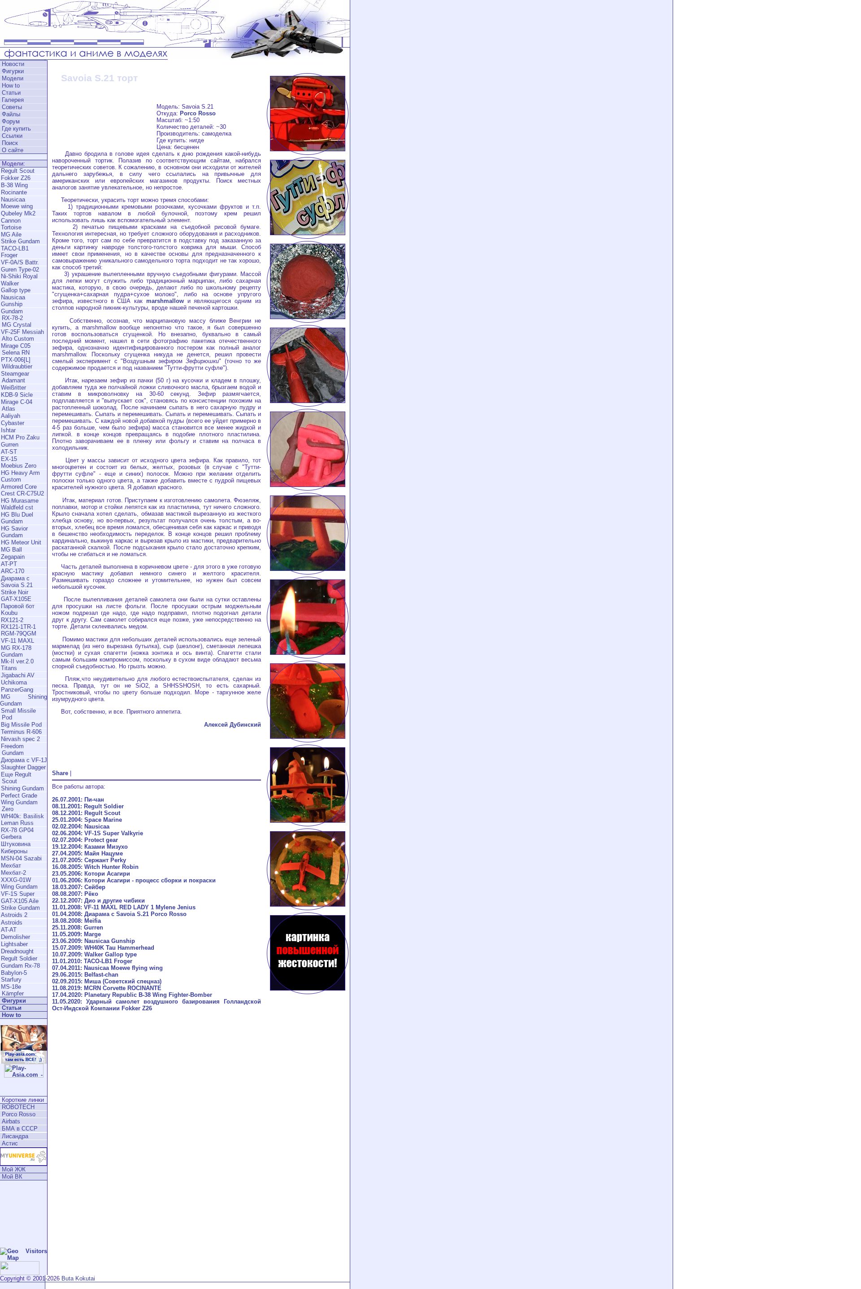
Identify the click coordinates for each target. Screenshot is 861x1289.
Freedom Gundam (12, 749)
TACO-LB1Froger (15, 252)
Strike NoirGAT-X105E (16, 595)
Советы (12, 107)
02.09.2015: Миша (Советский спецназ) (106, 981)
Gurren (9, 444)
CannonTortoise (11, 224)
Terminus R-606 (21, 731)
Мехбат (11, 865)
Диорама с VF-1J (24, 760)
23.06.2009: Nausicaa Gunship (93, 941)
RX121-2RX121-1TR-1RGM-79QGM (18, 627)
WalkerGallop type (15, 287)
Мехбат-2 (13, 872)
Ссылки (12, 135)
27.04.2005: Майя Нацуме (87, 853)
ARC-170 (12, 571)
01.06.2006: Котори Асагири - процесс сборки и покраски (134, 880)
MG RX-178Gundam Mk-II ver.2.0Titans (17, 657)
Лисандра (15, 1136)
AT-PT (9, 564)
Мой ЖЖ (14, 1169)
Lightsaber (14, 944)
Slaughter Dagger (23, 767)
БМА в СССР (20, 1128)
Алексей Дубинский (232, 724)
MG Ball (11, 549)
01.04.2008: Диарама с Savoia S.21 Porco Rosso (119, 914)
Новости (13, 64)
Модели (12, 78)
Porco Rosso (18, 1114)
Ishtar (8, 430)
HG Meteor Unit (21, 542)
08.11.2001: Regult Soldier (88, 806)
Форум (11, 121)
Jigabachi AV (18, 675)
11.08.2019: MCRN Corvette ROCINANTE (106, 988)
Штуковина (15, 844)
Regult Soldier (19, 958)
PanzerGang (17, 689)
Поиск (10, 143)
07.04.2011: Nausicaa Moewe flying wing (107, 968)
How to (11, 85)
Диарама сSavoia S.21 (17, 581)
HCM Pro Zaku (20, 437)
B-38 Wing (14, 185)
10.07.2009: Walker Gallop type (94, 954)
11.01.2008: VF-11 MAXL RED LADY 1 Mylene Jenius (124, 907)
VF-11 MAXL (17, 640)
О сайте (12, 150)
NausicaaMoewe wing (17, 203)
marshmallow (165, 301)
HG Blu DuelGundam (17, 518)
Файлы (11, 114)
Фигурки (13, 71)
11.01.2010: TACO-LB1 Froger (92, 961)
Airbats (11, 1121)
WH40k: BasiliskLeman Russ (22, 819)
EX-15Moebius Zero (18, 462)
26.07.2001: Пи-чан (78, 799)
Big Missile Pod (21, 724)
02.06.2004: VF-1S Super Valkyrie (97, 833)
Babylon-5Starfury (14, 976)
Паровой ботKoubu (18, 609)
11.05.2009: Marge (76, 934)
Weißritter (13, 387)
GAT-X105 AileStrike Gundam (20, 904)
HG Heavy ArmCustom (20, 476)
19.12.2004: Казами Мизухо (90, 846)
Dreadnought (17, 951)
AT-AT (9, 929)
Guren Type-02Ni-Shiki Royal (20, 273)
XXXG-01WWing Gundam (19, 883)
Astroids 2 (14, 915)
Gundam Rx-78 (20, 965)
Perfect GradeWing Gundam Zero (19, 802)
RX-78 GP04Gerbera (17, 833)
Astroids (11, 922)
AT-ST (9, 451)
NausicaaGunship (13, 300)
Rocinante (14, 192)
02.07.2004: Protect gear (85, 840)
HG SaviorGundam (14, 532)
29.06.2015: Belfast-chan (85, 974)
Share (60, 773)
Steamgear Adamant (14, 377)
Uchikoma (14, 682)
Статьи (11, 92)
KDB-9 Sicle (17, 394)
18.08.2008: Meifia (76, 920)
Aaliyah (10, 415)
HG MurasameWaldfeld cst (20, 504)
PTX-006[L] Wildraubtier (16, 363)
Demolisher (15, 937)
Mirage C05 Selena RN (15, 349)
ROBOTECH (18, 1107)
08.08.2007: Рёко (75, 893)
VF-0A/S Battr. (20, 262)
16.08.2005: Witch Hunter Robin (95, 867)
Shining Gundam (22, 788)
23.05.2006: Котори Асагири (91, 873)
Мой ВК (12, 1176)
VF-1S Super (18, 893)
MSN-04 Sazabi (21, 858)
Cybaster (12, 423)
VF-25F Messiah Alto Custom (22, 335)
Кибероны (14, 851)
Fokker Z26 (15, 178)
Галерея (13, 99)
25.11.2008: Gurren (77, 927)
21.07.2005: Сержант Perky (89, 860)
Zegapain (13, 556)
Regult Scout (18, 170)
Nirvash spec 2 (20, 739)
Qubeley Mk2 (18, 213)
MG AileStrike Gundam (20, 238)
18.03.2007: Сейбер (78, 887)
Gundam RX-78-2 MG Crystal (15, 318)
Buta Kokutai (78, 1278)
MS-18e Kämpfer (12, 990)
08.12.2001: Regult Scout (86, 813)
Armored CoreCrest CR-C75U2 (22, 490)
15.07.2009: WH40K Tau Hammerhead (103, 947)
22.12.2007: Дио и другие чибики (98, 900)
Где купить (16, 128)
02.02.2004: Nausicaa (80, 826)
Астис (10, 1143)
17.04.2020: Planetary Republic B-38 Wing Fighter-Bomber (132, 994)
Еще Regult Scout (15, 778)
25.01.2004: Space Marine (87, 819)
